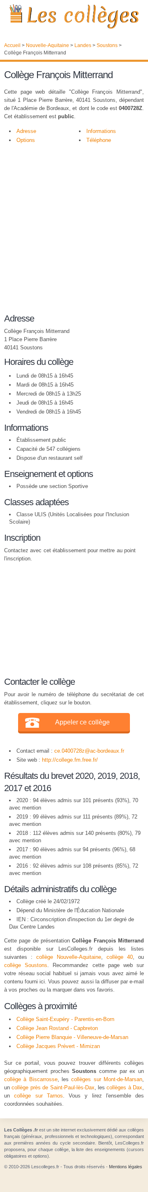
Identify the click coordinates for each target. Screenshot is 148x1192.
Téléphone (98, 140)
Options (25, 140)
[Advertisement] (74, 226)
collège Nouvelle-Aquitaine (68, 957)
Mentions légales (125, 1166)
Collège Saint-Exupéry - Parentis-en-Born (65, 1019)
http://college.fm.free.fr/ (70, 760)
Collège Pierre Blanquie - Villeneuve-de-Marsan (72, 1037)
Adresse (26, 131)
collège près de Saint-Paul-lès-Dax (53, 1087)
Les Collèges (74, 16)
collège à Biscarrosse (31, 1079)
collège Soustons (25, 965)
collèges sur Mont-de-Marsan (106, 1079)
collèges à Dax (124, 1087)
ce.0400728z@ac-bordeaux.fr (89, 751)
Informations (101, 131)
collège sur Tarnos (38, 1096)
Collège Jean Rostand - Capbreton (57, 1028)
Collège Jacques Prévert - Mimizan (58, 1046)
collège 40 (119, 957)
